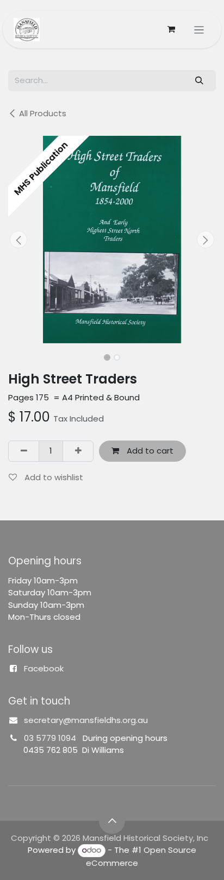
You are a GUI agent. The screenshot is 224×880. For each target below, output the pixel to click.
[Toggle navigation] (199, 29)
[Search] (199, 80)
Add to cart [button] (149, 450)
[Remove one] (23, 451)
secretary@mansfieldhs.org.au (86, 720)
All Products (42, 113)
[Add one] (78, 451)
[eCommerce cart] (171, 29)
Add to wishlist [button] (52, 477)
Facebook (44, 668)
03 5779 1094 (50, 738)
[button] (18, 239)
